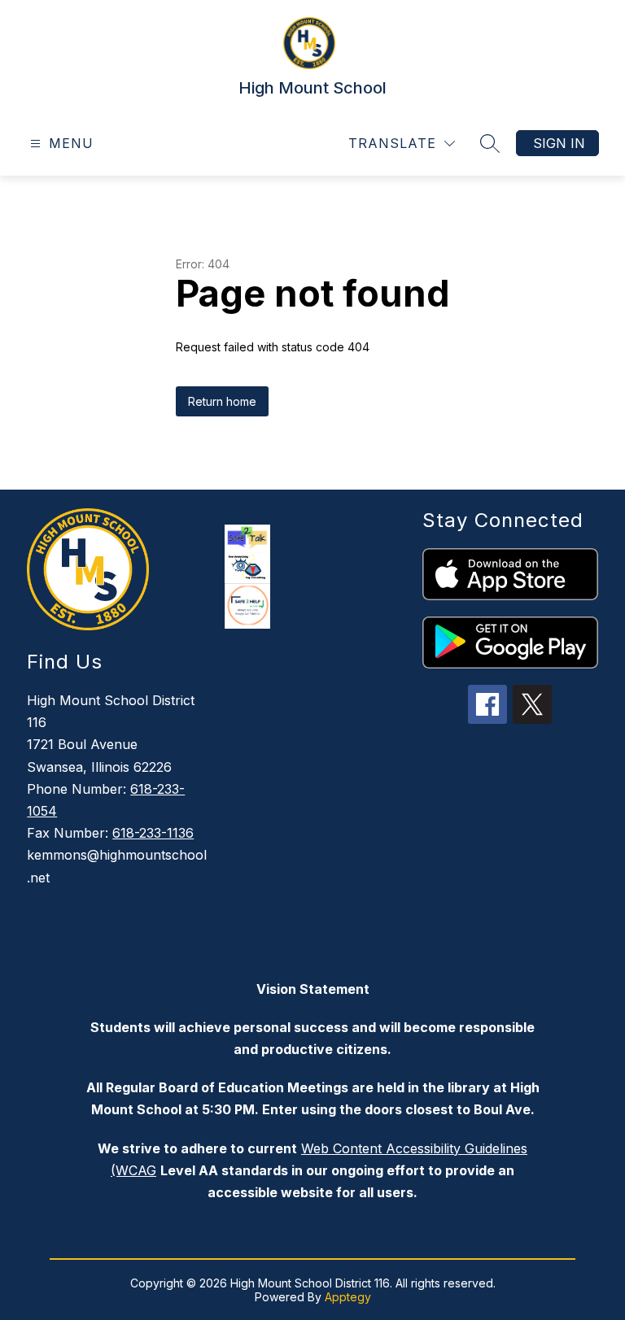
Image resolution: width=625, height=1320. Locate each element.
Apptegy (348, 1297)
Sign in (559, 143)
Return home (222, 401)
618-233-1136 (153, 833)
